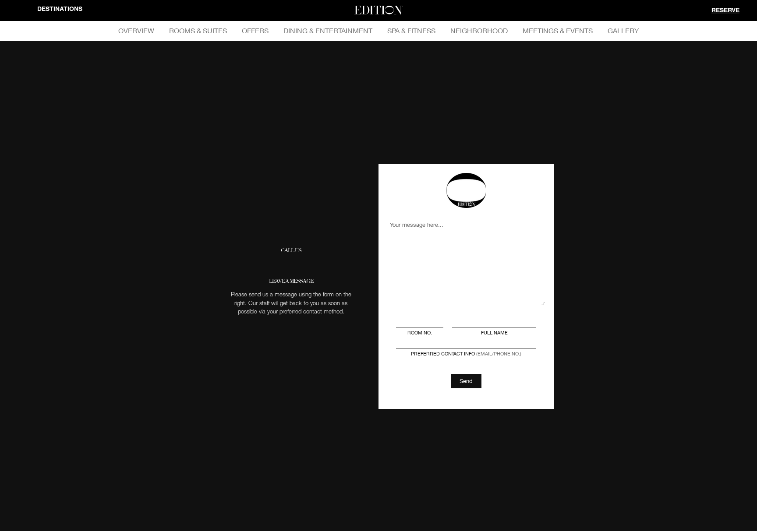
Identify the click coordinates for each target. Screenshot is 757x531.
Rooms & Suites (198, 31)
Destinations (59, 10)
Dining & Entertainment (327, 31)
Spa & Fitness (411, 31)
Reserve (725, 11)
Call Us (291, 250)
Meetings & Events (558, 31)
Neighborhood (479, 31)
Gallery (623, 31)
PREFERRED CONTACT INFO (466, 353)
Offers (255, 31)
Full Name (494, 332)
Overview (136, 31)
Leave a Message (291, 281)
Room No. (419, 332)
